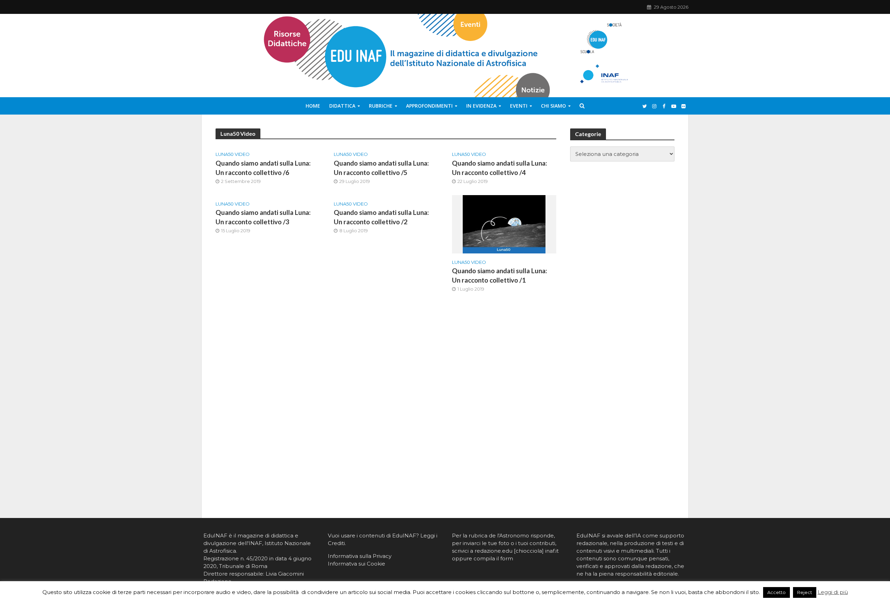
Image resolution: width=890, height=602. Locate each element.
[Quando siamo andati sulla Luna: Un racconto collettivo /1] (504, 223)
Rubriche (381, 105)
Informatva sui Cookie (356, 563)
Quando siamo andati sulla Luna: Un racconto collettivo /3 (263, 217)
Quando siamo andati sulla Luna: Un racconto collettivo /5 (381, 167)
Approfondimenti (429, 105)
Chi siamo (553, 105)
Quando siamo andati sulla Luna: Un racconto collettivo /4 (499, 167)
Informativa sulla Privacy (359, 556)
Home (313, 105)
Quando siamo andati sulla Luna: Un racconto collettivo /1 (499, 275)
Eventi (518, 105)
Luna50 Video (233, 154)
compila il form (493, 558)
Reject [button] (804, 592)
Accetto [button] (776, 592)
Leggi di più (833, 592)
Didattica (342, 105)
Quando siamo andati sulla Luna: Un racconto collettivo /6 (263, 167)
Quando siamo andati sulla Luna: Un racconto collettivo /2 (381, 217)
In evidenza (481, 105)
